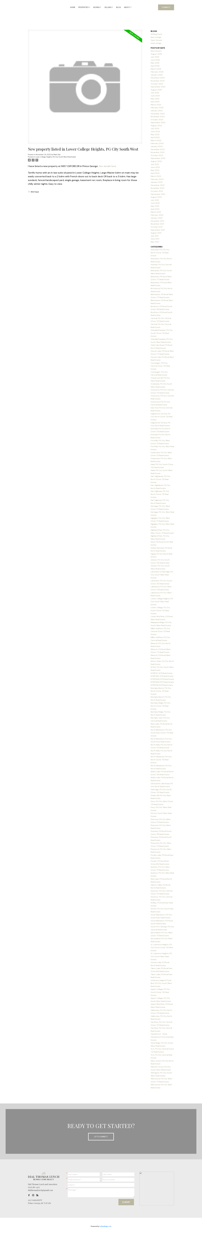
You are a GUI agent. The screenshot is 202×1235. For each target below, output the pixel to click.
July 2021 (155, 236)
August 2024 (156, 125)
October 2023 (157, 155)
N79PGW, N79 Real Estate (162, 685)
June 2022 (155, 203)
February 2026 (157, 72)
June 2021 (155, 239)
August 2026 (156, 54)
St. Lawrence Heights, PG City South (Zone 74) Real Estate (162, 947)
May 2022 (155, 206)
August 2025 (156, 90)
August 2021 (156, 233)
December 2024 (158, 113)
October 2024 (157, 119)
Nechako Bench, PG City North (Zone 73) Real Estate (161, 691)
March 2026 (156, 69)
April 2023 (155, 173)
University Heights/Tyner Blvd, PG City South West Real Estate (161, 983)
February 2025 (157, 107)
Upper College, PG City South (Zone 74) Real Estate (160, 992)
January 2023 (156, 182)
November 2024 (158, 116)
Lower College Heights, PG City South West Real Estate (55, 157)
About (127, 7)
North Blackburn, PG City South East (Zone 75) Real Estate (162, 733)
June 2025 (155, 95)
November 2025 (157, 81)
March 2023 (156, 176)
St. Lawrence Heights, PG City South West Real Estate (161, 956)
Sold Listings (156, 43)
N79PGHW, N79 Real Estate (162, 679)
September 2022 (158, 194)
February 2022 (157, 215)
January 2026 (157, 75)
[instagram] (33, 1195)
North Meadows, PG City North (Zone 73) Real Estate (161, 759)
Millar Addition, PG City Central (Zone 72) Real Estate (160, 631)
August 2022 (156, 197)
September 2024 (158, 122)
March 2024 (156, 140)
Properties (83, 7)
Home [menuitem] (72, 7)
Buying (96, 7)
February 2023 (157, 179)
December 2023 (157, 149)
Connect (166, 7)
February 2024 (157, 143)
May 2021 (155, 242)
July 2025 (155, 92)
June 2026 (155, 60)
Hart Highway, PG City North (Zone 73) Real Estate (160, 494)
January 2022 (156, 218)
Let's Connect (101, 1136)
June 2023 (155, 167)
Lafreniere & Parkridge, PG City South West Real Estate (162, 574)
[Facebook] (29, 1195)
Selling (108, 7)
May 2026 (155, 63)
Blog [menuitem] (118, 7)
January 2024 (157, 146)
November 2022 (157, 188)
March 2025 (156, 104)
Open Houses (156, 40)
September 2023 (158, 158)
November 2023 (157, 152)
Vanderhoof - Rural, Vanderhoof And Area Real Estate (162, 1037)
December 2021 (157, 221)
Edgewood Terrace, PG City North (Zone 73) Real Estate (161, 416)
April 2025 (155, 101)
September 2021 (158, 230)
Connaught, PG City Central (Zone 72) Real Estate (160, 366)
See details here (107, 166)
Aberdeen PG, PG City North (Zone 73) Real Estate (160, 252)
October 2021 (156, 227)
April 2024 (155, 137)
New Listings (156, 37)
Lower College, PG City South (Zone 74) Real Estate (160, 610)
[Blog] (38, 1195)
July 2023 (155, 164)
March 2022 (156, 212)
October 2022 (157, 191)
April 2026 (155, 66)
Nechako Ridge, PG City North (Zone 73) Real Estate (160, 706)
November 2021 (157, 224)
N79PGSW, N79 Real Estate (162, 682)
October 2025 (157, 84)
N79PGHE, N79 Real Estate (162, 676)
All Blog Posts (156, 34)
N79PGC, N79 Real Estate (161, 673)
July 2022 (155, 200)
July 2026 (155, 57)
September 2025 (158, 87)
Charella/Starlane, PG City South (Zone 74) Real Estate (162, 333)
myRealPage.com (105, 1226)
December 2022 (157, 185)
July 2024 (155, 128)
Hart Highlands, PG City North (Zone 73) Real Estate (160, 479)
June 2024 (155, 131)
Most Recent (156, 51)
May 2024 (155, 134)
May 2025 (155, 99)
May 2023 (155, 170)
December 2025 (158, 78)
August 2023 (156, 161)
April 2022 (155, 209)
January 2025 (157, 110)
